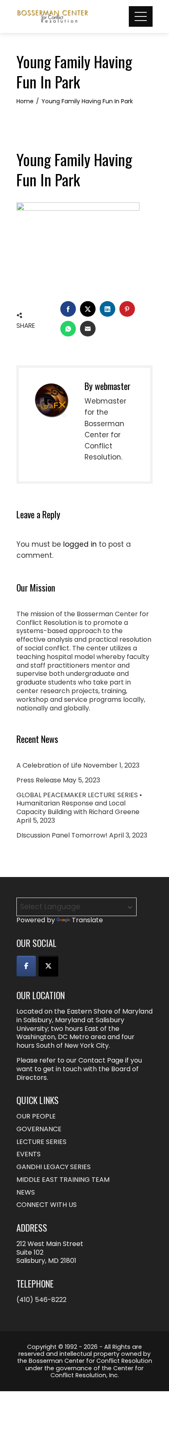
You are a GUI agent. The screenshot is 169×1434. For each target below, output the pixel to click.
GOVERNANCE (39, 1129)
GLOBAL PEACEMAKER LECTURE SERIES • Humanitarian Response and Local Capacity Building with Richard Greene (79, 803)
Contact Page (100, 1060)
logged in (80, 544)
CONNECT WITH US (46, 1205)
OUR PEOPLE (36, 1116)
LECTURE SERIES (41, 1142)
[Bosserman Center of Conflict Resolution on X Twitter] (48, 966)
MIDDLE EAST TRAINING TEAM (63, 1180)
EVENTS (28, 1154)
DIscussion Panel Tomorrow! (61, 835)
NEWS (25, 1192)
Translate (87, 920)
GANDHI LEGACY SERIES (53, 1167)
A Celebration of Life (49, 765)
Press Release (38, 780)
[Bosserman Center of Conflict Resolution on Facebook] (26, 966)
